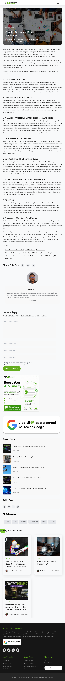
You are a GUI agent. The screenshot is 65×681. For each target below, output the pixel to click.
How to (23, 522)
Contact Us (6, 669)
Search (12, 27)
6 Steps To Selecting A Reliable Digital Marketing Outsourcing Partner (31, 253)
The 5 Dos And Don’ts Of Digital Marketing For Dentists (25, 250)
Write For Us (7, 663)
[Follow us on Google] (31, 425)
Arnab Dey (11, 39)
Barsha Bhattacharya (45, 570)
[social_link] (22, 265)
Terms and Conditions (30, 666)
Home (7, 27)
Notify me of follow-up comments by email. (18, 363)
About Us (6, 661)
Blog (15, 522)
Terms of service (29, 663)
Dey (32, 289)
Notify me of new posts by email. (14, 365)
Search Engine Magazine (13, 628)
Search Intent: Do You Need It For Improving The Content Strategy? (15, 563)
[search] (53, 3)
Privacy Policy (28, 661)
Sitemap (26, 669)
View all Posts (32, 300)
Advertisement (7, 666)
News (44, 522)
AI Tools (52, 522)
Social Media (34, 522)
